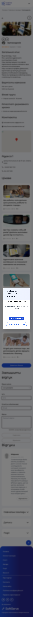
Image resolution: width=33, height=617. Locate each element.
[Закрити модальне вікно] (27, 294)
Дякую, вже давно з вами (16, 324)
